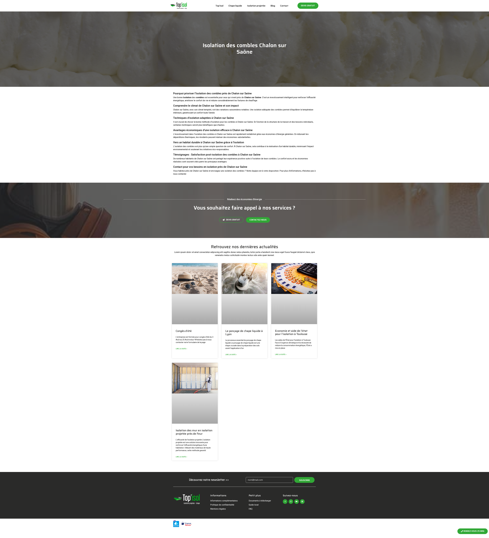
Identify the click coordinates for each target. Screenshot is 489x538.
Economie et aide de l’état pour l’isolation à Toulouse (291, 332)
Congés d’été (184, 331)
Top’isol (219, 6)
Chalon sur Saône (252, 97)
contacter (182, 174)
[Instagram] (291, 501)
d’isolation (214, 122)
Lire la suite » (181, 349)
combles (200, 97)
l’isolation (198, 134)
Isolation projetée (256, 6)
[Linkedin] (302, 501)
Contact (284, 6)
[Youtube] (296, 501)
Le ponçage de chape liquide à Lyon (244, 332)
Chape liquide (235, 6)
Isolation (187, 97)
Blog (272, 6)
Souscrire (304, 480)
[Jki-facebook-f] (285, 501)
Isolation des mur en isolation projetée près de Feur (194, 432)
